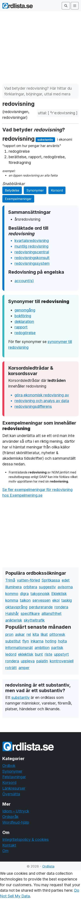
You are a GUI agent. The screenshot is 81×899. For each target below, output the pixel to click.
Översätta (11, 794)
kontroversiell (62, 661)
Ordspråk (10, 816)
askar (20, 634)
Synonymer (35, 190)
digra (24, 593)
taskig (66, 600)
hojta (62, 641)
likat (44, 634)
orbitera (30, 587)
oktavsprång (16, 607)
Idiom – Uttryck (15, 811)
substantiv (20, 697)
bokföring (23, 315)
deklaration (24, 321)
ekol (56, 600)
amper (23, 667)
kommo (11, 593)
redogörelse (25, 332)
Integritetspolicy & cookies (25, 839)
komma (11, 600)
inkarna (37, 641)
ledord (10, 654)
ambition (42, 647)
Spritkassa (51, 580)
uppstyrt (61, 654)
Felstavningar (14, 776)
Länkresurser (13, 788)
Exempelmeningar (18, 199)
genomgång (25, 310)
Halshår (12, 613)
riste (48, 654)
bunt (39, 654)
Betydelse (12, 190)
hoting (50, 641)
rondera (61, 607)
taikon (25, 600)
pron (9, 634)
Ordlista (48, 866)
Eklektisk (59, 593)
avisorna (65, 587)
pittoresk (57, 634)
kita (36, 634)
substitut (13, 641)
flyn (25, 641)
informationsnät (19, 647)
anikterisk (13, 620)
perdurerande (41, 607)
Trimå (10, 580)
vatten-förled (28, 580)
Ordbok (8, 765)
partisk (57, 647)
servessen (41, 600)
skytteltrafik (34, 620)
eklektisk (25, 654)
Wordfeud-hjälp (15, 822)
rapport (21, 327)
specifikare (30, 613)
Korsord (57, 190)
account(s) (24, 280)
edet (66, 580)
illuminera (13, 587)
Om (5, 850)
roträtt (11, 667)
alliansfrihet (51, 613)
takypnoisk (40, 593)
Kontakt (9, 845)
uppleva (28, 661)
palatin (42, 661)
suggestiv (47, 587)
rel (29, 634)
